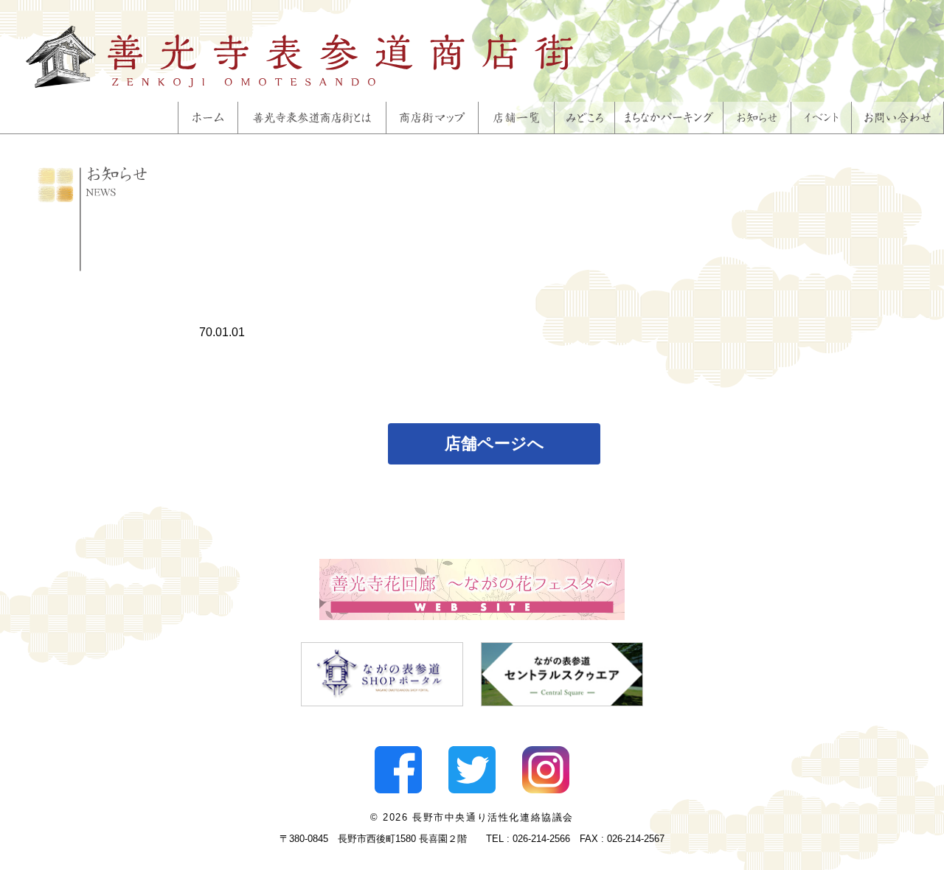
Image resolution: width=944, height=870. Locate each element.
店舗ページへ (494, 443)
